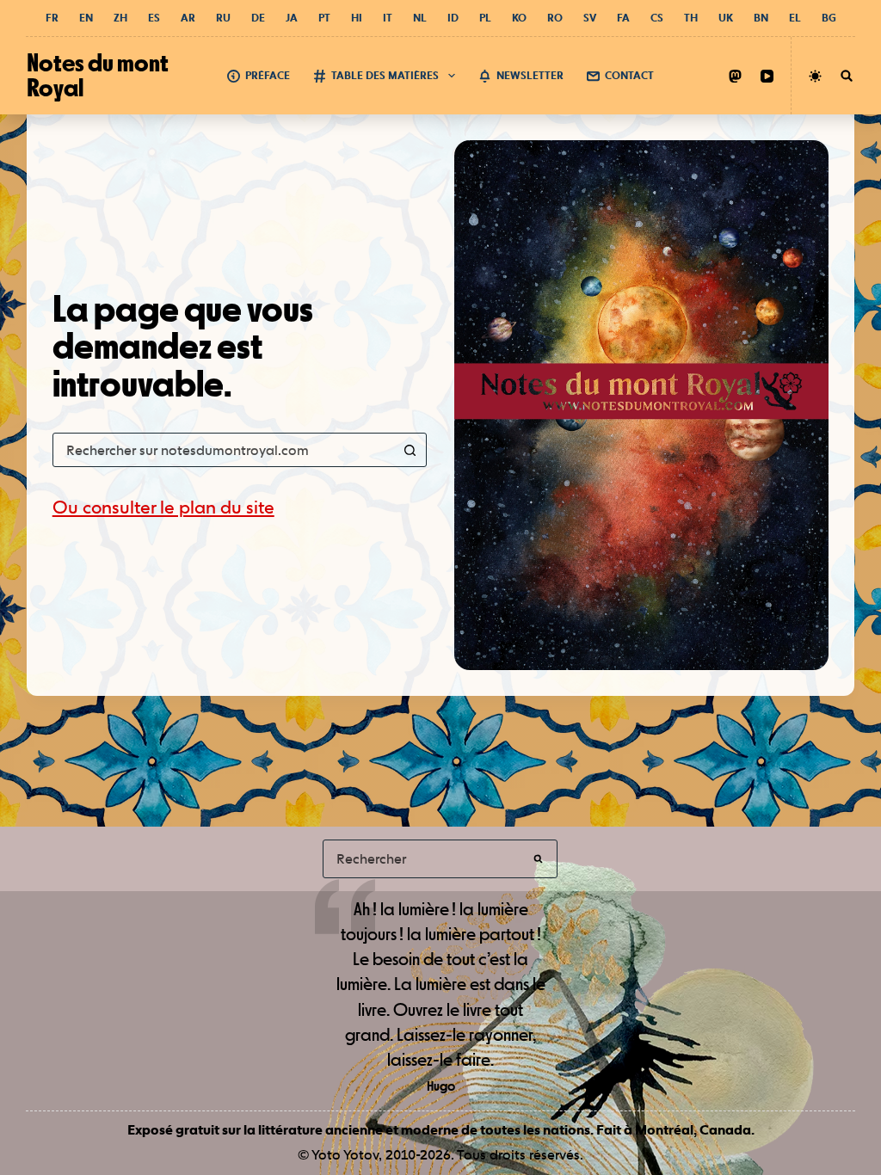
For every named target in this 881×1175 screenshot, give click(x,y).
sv (589, 18)
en (86, 18)
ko (519, 18)
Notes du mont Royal (98, 74)
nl (420, 18)
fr (52, 18)
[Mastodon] (735, 76)
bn (761, 18)
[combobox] (223, 450)
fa (623, 18)
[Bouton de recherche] (409, 450)
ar (188, 18)
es (154, 18)
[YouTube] (767, 76)
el (795, 18)
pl (485, 18)
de (258, 18)
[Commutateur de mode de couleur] (815, 76)
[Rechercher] (846, 75)
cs (656, 18)
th (691, 18)
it (387, 18)
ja (292, 18)
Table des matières (385, 75)
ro (555, 18)
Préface (267, 75)
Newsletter (530, 75)
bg (829, 18)
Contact (629, 75)
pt (324, 18)
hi (356, 18)
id (453, 18)
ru (223, 18)
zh (120, 18)
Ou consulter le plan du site (163, 507)
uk (725, 18)
